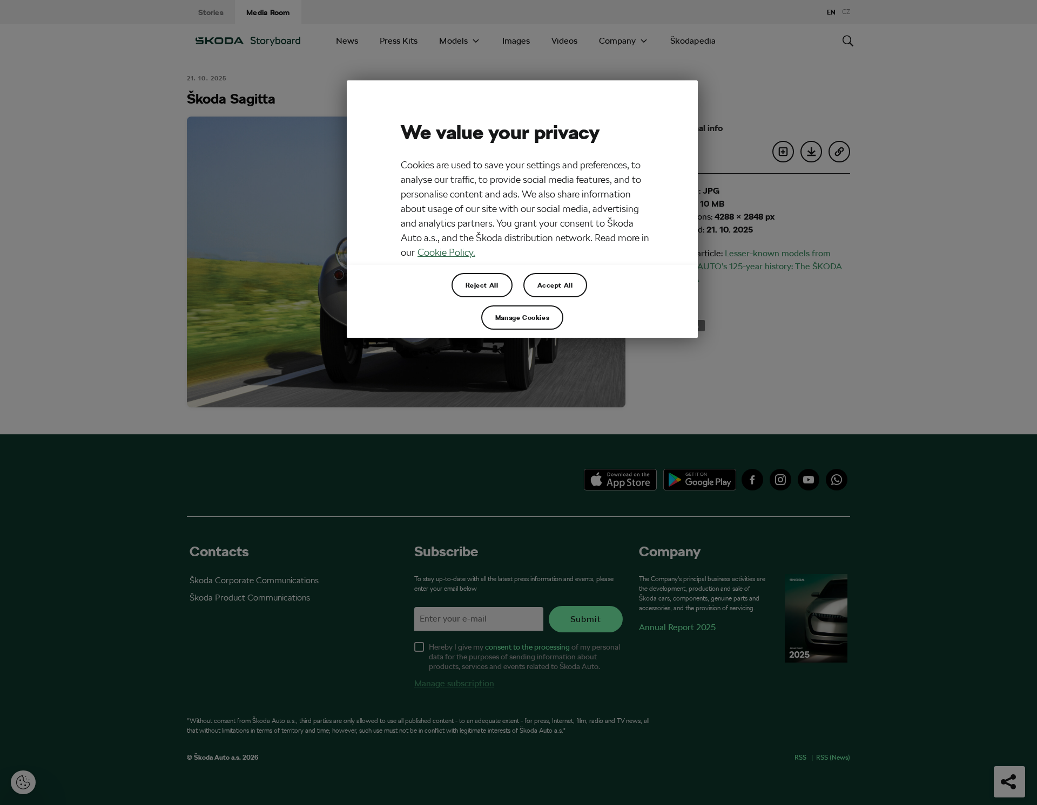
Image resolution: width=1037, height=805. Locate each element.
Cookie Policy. (446, 252)
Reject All (482, 285)
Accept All (555, 285)
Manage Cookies (522, 317)
